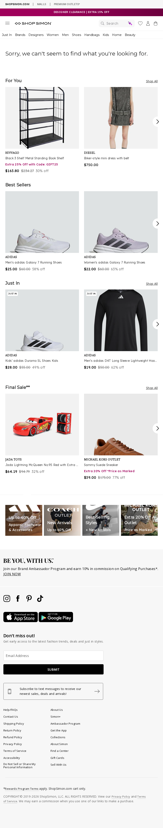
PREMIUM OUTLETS (67, 4)
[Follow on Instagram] (7, 600)
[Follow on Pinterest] (29, 600)
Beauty (130, 35)
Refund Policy (12, 737)
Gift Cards (57, 758)
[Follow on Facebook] (18, 600)
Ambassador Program (65, 723)
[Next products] (158, 122)
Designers (36, 35)
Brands (20, 35)
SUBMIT (53, 669)
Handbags (92, 35)
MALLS (41, 4)
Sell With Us (59, 765)
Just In (7, 35)
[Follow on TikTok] (40, 600)
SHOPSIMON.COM (17, 4)
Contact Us (10, 716)
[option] (42, 130)
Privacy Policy (12, 744)
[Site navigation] (7, 24)
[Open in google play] (56, 621)
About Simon (59, 744)
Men (65, 35)
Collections (58, 737)
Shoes (76, 35)
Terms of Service (14, 751)
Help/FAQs (10, 710)
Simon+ (55, 716)
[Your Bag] (155, 24)
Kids (106, 35)
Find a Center (60, 751)
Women (53, 35)
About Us (57, 710)
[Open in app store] (21, 621)
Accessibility (11, 758)
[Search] (117, 23)
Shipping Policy (13, 723)
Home (117, 35)
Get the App (59, 730)
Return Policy (12, 730)
